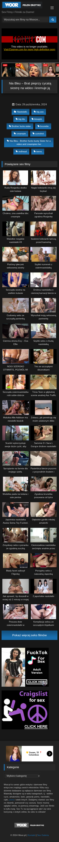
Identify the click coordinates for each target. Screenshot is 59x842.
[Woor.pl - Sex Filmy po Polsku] (24, 6)
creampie (21, 133)
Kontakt (31, 835)
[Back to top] (49, 833)
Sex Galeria (43, 835)
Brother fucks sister (21, 126)
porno (11, 800)
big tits (21, 119)
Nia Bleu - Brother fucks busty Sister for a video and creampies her (30, 143)
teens (39, 151)
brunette (44, 126)
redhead (22, 151)
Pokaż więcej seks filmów (29, 635)
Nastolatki (22, 111)
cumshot (39, 133)
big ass (40, 111)
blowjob (38, 119)
